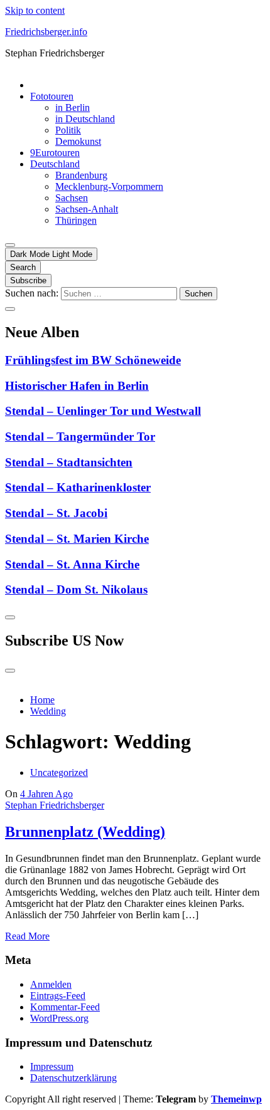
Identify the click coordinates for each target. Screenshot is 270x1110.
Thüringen (76, 220)
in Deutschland (85, 118)
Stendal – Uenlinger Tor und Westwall (103, 410)
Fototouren (51, 96)
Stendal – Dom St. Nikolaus (76, 589)
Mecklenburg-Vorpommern (109, 186)
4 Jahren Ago (46, 793)
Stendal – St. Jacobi (56, 513)
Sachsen (71, 197)
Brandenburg (81, 175)
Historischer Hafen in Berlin (77, 385)
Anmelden (51, 984)
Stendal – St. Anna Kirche (72, 564)
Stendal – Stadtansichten (68, 462)
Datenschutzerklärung (73, 1077)
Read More (27, 936)
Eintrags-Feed (57, 995)
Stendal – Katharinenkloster (78, 487)
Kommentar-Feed (65, 1007)
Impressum (51, 1066)
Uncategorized (59, 772)
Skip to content (35, 10)
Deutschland (55, 164)
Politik (68, 130)
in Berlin (72, 107)
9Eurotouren (55, 152)
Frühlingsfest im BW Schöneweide (93, 360)
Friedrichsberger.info (46, 31)
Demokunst (78, 141)
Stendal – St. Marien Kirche (77, 538)
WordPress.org (59, 1018)
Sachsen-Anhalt (86, 209)
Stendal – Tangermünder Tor (80, 436)
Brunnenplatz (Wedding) (85, 832)
